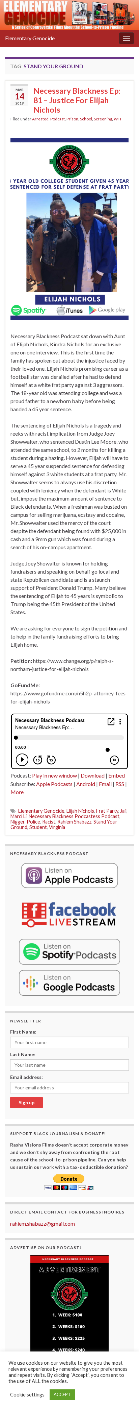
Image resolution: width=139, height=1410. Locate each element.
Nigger (17, 822)
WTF (118, 118)
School (86, 118)
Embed (116, 775)
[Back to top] (123, 1394)
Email (105, 784)
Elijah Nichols (80, 811)
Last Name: (22, 1054)
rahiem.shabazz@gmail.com (42, 1223)
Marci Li (18, 816)
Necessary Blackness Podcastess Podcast (74, 816)
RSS (119, 784)
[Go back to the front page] (69, 15)
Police (33, 822)
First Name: (23, 1032)
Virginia (57, 827)
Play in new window (54, 775)
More (17, 792)
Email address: (26, 1077)
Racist (48, 822)
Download (93, 775)
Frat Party (107, 811)
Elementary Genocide (30, 38)
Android (85, 784)
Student (38, 827)
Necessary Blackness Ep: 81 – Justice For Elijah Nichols (76, 100)
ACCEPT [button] (62, 1394)
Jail (123, 811)
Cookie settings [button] (27, 1394)
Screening (103, 118)
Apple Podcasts (54, 784)
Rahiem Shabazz (74, 822)
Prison (72, 118)
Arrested (40, 118)
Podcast (57, 118)
